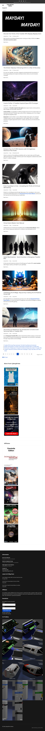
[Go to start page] (3, 354)
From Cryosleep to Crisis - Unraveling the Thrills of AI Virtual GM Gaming (22, 186)
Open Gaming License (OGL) (37, 727)
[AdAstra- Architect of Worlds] (22, 533)
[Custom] (25, 1)
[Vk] (23, 1)
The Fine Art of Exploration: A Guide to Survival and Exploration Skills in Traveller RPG (23, 348)
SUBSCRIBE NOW (7, 610)
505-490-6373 (17, 2)
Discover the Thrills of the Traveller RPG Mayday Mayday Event (22, 34)
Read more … (6, 42)
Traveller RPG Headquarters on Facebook (10, 562)
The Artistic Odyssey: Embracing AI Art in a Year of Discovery (22, 68)
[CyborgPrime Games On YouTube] (22, 425)
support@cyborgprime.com (26, 2)
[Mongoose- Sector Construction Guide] (22, 495)
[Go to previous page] (6, 354)
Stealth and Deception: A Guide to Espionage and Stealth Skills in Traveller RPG (21, 346)
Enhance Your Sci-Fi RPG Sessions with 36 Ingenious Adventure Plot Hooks (19, 149)
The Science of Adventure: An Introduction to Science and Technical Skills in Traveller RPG (21, 330)
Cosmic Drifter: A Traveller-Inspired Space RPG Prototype (21, 103)
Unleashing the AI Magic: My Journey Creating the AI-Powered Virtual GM (22, 293)
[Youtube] (21, 1)
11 (24, 354)
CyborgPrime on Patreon (7, 566)
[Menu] (3, 5)
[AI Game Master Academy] (22, 400)
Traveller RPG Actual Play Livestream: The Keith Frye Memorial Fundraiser (20, 345)
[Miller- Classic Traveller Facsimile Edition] (22, 456)
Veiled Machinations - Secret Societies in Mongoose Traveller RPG (22, 257)
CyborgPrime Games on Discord (8, 558)
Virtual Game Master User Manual (14, 223)
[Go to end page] (31, 354)
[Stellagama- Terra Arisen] (22, 514)
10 (21, 354)
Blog (10, 36)
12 (27, 354)
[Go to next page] (29, 354)
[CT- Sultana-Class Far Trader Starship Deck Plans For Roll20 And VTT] (22, 377)
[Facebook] (19, 1)
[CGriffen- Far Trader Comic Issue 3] (22, 476)
